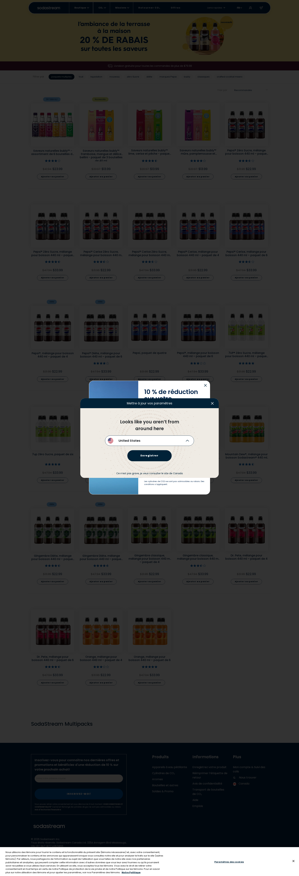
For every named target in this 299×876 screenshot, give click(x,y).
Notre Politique (131, 872)
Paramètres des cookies (229, 861)
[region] (149, 861)
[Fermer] (293, 861)
